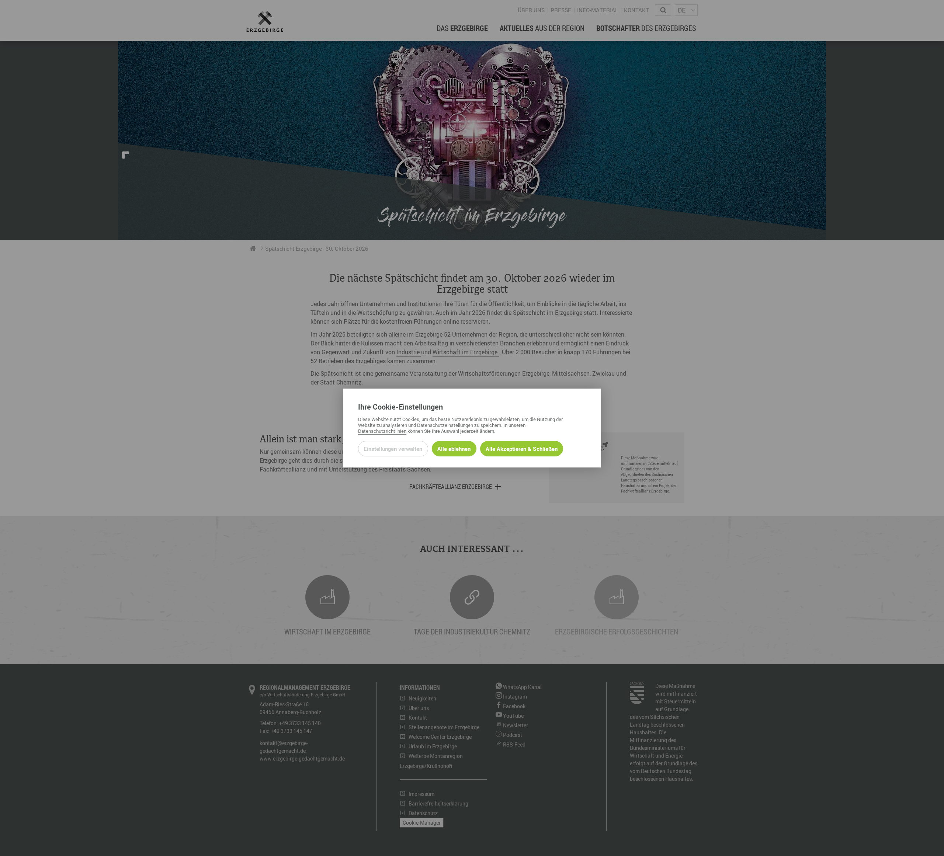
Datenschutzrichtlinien (382, 431)
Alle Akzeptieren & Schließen (522, 448)
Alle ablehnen (454, 448)
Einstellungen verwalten (393, 448)
